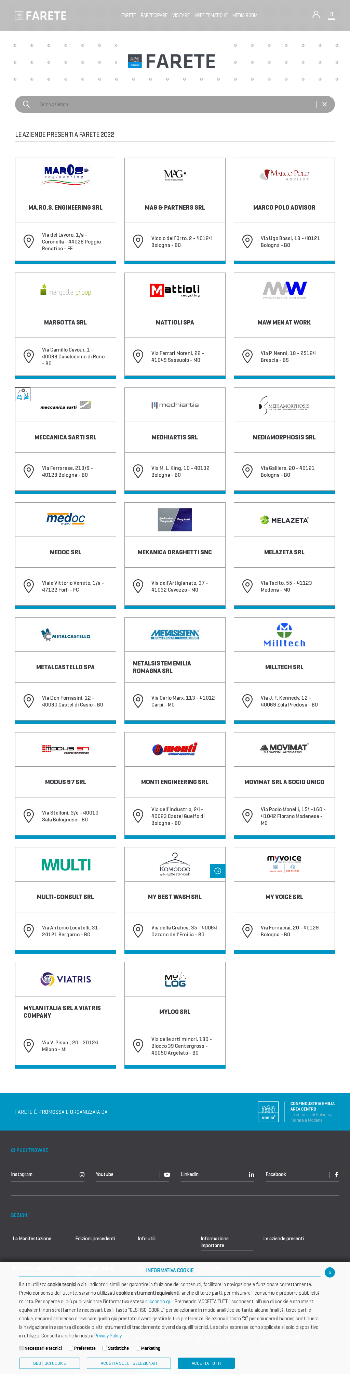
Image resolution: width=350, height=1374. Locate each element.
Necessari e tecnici (43, 1348)
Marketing (150, 1348)
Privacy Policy (107, 1336)
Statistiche (118, 1348)
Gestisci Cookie (49, 1363)
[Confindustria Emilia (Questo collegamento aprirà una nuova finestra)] (296, 1111)
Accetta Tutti (206, 1363)
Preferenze (85, 1348)
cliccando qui (159, 1301)
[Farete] (40, 15)
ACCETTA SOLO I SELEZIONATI (129, 1363)
